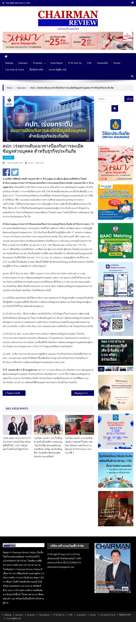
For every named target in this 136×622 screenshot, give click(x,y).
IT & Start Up (75, 63)
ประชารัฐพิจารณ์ (57, 69)
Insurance (23, 63)
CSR (89, 63)
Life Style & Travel (14, 69)
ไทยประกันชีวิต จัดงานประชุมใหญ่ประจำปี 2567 (16, 393)
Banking (9, 63)
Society (116, 63)
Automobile (102, 63)
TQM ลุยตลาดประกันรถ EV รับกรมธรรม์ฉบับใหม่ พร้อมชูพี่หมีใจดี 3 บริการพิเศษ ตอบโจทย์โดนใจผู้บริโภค (17, 443)
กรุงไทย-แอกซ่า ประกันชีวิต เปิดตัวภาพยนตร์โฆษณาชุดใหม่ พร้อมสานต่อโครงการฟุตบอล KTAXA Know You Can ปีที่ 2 (79, 445)
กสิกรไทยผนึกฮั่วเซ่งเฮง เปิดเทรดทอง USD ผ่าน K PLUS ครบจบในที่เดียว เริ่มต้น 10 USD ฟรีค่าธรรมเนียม (114, 346)
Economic (37, 63)
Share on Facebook (6, 172)
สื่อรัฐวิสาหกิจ (36, 69)
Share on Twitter (15, 172)
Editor (31, 163)
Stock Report (56, 63)
